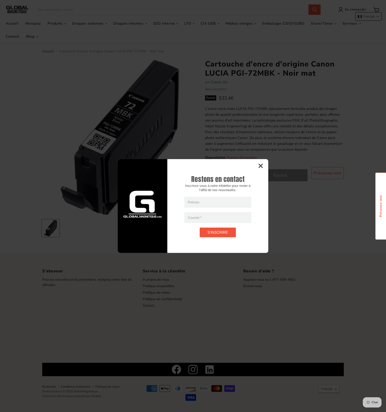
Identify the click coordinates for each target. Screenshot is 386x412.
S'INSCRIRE (218, 232)
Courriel (194, 217)
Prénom (193, 202)
